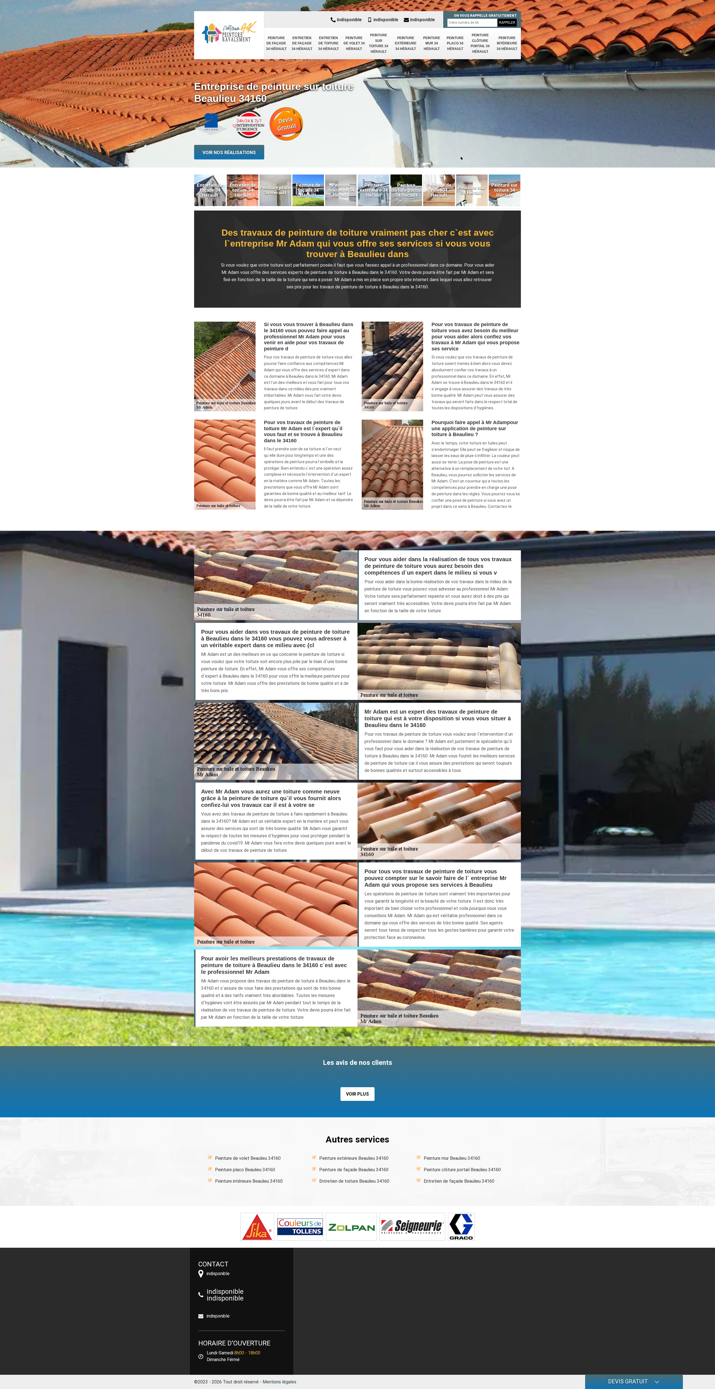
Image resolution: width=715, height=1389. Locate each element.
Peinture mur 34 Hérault (431, 43)
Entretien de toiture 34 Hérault (328, 43)
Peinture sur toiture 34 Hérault (378, 43)
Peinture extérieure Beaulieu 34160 (354, 1158)
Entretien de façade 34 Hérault (302, 43)
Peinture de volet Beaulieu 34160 (248, 1158)
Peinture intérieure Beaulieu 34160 (249, 1181)
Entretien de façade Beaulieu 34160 (459, 1181)
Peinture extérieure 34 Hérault (405, 43)
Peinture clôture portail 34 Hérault (480, 43)
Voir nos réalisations (229, 152)
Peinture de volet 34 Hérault (354, 43)
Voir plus (357, 1094)
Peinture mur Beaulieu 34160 (452, 1158)
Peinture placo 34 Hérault (455, 43)
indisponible (349, 19)
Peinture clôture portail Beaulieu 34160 (462, 1169)
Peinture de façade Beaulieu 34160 (354, 1169)
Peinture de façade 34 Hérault (276, 43)
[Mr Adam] (229, 32)
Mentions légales (279, 1382)
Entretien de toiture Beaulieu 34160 (354, 1181)
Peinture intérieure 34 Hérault (507, 43)
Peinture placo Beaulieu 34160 (245, 1169)
